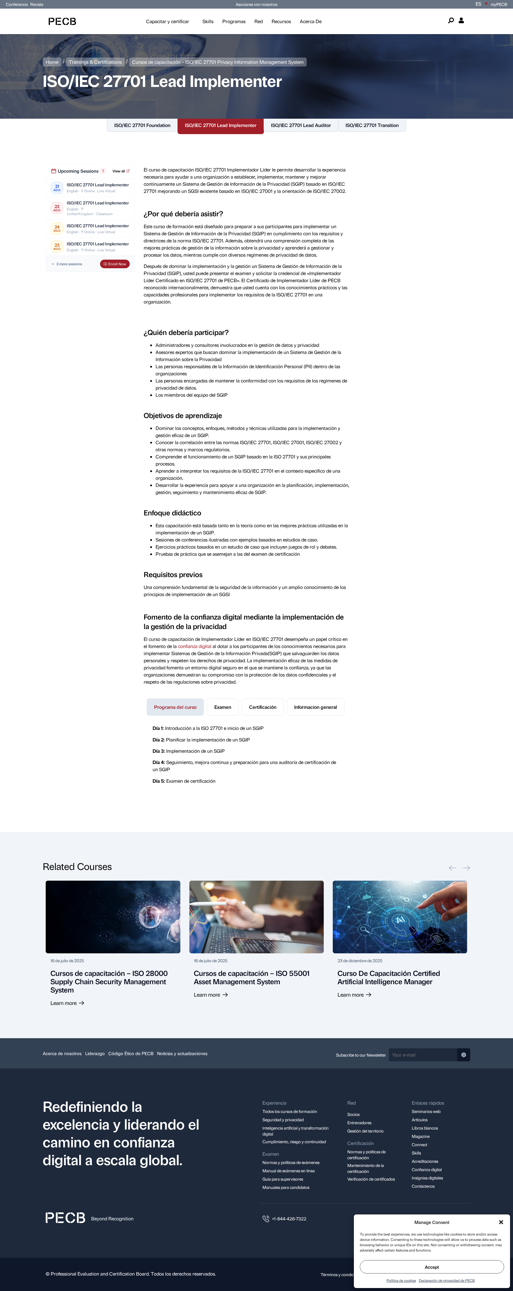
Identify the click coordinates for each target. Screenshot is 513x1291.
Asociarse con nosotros (256, 4)
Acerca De (311, 21)
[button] (501, 1222)
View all (119, 171)
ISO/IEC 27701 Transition (372, 125)
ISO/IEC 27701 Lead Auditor (301, 125)
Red (258, 21)
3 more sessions (69, 264)
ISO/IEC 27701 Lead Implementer (220, 125)
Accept (432, 1267)
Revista (36, 4)
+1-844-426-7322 (289, 1219)
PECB (499, 4)
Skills (207, 21)
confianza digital (194, 646)
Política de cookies (401, 1280)
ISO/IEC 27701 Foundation (142, 125)
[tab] (175, 707)
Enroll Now (117, 263)
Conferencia (17, 4)
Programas (234, 21)
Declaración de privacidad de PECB (447, 1280)
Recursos (281, 21)
